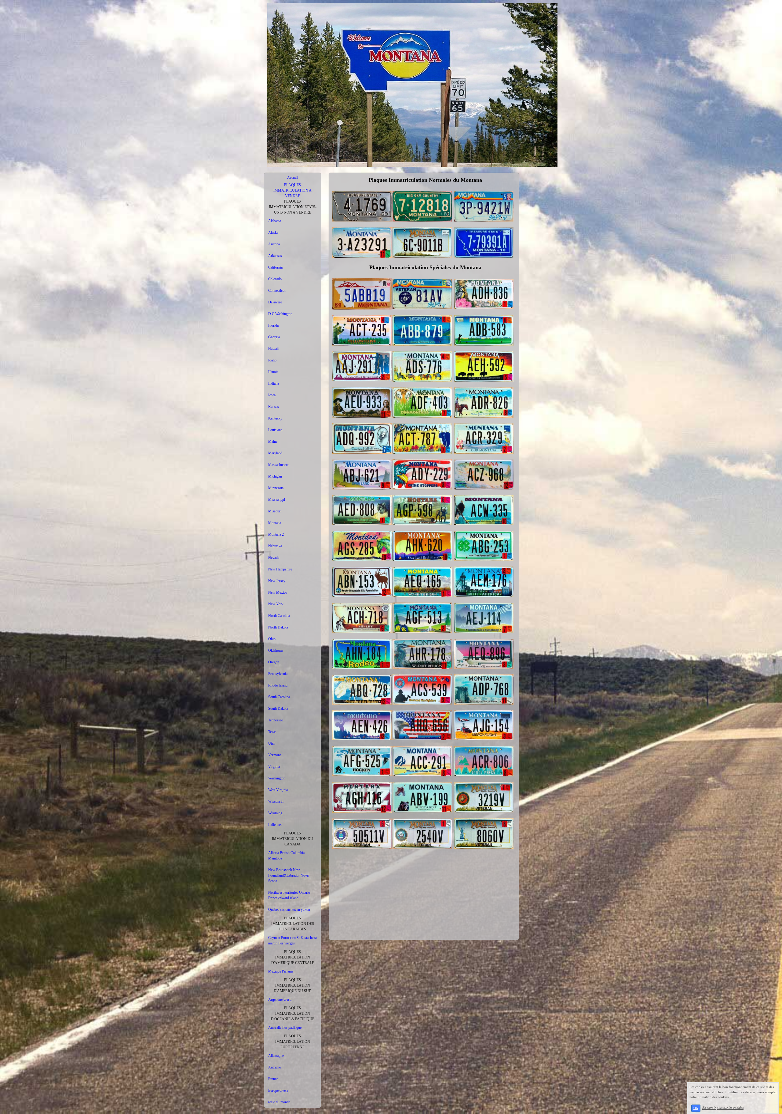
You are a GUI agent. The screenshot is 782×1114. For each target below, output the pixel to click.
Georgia (274, 337)
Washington (276, 778)
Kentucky (275, 418)
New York (275, 604)
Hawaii (273, 348)
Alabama (274, 221)
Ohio (272, 639)
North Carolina (279, 616)
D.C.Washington (280, 314)
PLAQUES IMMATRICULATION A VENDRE (292, 190)
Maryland (275, 453)
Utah (271, 743)
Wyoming (275, 813)
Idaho (272, 360)
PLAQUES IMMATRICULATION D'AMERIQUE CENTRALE (292, 957)
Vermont (274, 755)
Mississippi (276, 499)
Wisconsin (275, 801)
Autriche (274, 1067)
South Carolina (279, 697)
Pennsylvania (277, 674)
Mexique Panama (280, 971)
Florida (273, 325)
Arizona (274, 244)
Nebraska (275, 546)
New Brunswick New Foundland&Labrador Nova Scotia (288, 875)
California (275, 267)
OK (695, 1108)
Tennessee (275, 720)
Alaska (273, 232)
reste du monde (279, 1102)
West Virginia (278, 790)
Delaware (275, 302)
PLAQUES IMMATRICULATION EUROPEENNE (292, 1041)
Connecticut (276, 290)
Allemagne (276, 1056)
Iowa (272, 395)
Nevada (273, 557)
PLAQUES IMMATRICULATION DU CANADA (292, 838)
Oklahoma (275, 650)
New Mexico (277, 592)
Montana (274, 523)
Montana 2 (276, 534)
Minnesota (275, 488)
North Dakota (278, 627)
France (273, 1079)
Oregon (273, 662)
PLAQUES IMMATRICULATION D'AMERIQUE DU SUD (293, 985)
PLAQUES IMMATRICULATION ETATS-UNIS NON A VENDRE (292, 206)
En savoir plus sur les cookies (723, 1108)
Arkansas (275, 256)
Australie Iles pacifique (284, 1027)
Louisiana (275, 430)
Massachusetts (278, 465)
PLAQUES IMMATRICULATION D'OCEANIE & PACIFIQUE (292, 1013)
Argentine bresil (279, 999)
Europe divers (278, 1090)
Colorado (275, 279)
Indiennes (275, 825)
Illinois (273, 372)
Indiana (273, 383)
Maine (272, 441)
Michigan (275, 476)
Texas (272, 732)
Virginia (274, 766)
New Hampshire (280, 569)
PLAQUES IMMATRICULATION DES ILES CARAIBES (292, 923)
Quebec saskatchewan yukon (289, 909)
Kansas (273, 407)
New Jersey (276, 581)
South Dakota (278, 708)
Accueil (292, 177)
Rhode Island (277, 685)
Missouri (274, 511)
